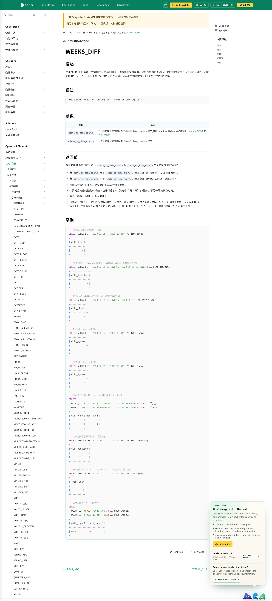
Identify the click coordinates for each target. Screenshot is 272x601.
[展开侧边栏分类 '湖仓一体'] (44, 106)
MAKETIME (19, 407)
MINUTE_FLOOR (22, 475)
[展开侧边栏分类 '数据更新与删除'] (44, 78)
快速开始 (10, 32)
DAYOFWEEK (20, 305)
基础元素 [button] (11, 169)
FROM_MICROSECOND (25, 333)
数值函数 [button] (15, 191)
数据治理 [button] (10, 112)
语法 (219, 49)
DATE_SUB (19, 265)
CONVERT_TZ (20, 220)
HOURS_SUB (20, 390)
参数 (219, 53)
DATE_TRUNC (20, 271)
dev (71, 32)
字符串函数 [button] (17, 197)
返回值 (220, 58)
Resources (102, 5)
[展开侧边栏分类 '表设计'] (44, 66)
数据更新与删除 (14, 78)
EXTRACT (18, 316)
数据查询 (10, 89)
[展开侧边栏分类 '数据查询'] (44, 89)
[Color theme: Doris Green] (165, 5)
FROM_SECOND (21, 344)
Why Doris (48, 5)
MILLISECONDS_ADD (24, 446)
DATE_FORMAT (21, 259)
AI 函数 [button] (12, 180)
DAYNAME (19, 299)
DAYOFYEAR (20, 310)
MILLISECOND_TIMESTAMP (27, 441)
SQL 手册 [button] (10, 163)
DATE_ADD (19, 242)
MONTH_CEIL (20, 503)
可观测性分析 (12, 135)
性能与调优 (11, 101)
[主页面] (64, 32)
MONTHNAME (20, 514)
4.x (89, 23)
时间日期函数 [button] (18, 203)
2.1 (98, 23)
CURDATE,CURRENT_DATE (27, 225)
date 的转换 (104, 134)
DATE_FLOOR (20, 254)
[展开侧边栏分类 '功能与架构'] (44, 38)
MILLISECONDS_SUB (24, 458)
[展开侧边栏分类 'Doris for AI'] (44, 129)
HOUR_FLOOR (21, 373)
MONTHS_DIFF (21, 531)
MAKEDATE (19, 401)
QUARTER (18, 571)
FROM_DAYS (20, 322)
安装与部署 (11, 44)
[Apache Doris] (27, 5)
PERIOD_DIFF (20, 560)
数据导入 (10, 72)
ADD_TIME (19, 208)
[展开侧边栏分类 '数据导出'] (44, 83)
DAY (16, 282)
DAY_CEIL (18, 288)
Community (123, 5)
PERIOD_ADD (20, 554)
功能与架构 (11, 38)
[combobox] (21, 15)
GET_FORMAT (20, 356)
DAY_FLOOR (20, 293)
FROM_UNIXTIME (22, 350)
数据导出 (10, 84)
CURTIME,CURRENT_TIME (27, 231)
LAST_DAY (19, 395)
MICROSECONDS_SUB (25, 435)
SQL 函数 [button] (11, 174)
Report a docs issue (227, 579)
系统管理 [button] (10, 152)
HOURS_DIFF (20, 384)
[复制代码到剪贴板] (205, 99)
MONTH (17, 497)
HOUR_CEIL (20, 367)
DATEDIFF (19, 276)
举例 (219, 62)
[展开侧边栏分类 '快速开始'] (44, 32)
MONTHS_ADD (21, 520)
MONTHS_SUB (21, 537)
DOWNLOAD (245, 5)
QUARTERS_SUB (22, 582)
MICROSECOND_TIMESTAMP (28, 418)
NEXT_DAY (19, 548)
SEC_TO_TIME (21, 588)
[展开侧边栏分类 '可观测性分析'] (44, 134)
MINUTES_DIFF (21, 486)
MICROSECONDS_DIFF (25, 429)
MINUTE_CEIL (20, 469)
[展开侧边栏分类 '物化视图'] (44, 95)
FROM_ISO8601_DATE (25, 327)
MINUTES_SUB (21, 492)
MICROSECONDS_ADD (25, 424)
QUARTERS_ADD (22, 577)
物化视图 (10, 95)
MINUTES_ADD (21, 480)
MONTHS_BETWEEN (24, 526)
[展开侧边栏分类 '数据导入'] (44, 72)
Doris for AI (11, 129)
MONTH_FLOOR (22, 509)
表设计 (9, 67)
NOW (16, 543)
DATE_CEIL (19, 248)
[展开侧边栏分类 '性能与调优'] (44, 100)
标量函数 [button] (13, 186)
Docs (85, 5)
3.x (93, 23)
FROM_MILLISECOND (24, 339)
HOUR (17, 361)
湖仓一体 (10, 106)
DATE (16, 237)
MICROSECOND (21, 412)
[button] (45, 15)
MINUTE (18, 463)
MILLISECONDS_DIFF (24, 452)
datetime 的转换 (195, 131)
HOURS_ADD (20, 378)
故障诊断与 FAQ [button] (14, 158)
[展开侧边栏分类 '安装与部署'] (44, 43)
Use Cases (68, 5)
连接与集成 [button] (11, 49)
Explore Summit (251, 556)
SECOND (18, 594)
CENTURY (18, 214)
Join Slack (224, 544)
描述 (219, 45)
